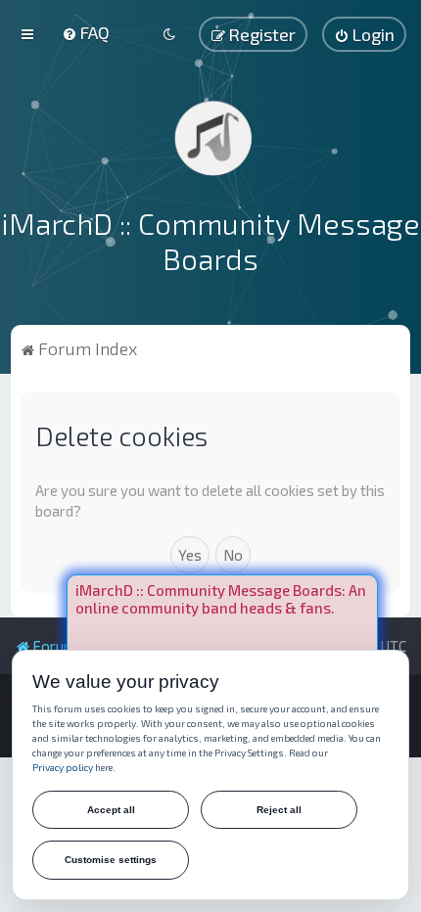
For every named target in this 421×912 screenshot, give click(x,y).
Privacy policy (62, 767)
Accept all (111, 809)
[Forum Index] (210, 137)
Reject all (279, 809)
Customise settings (111, 859)
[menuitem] (86, 32)
